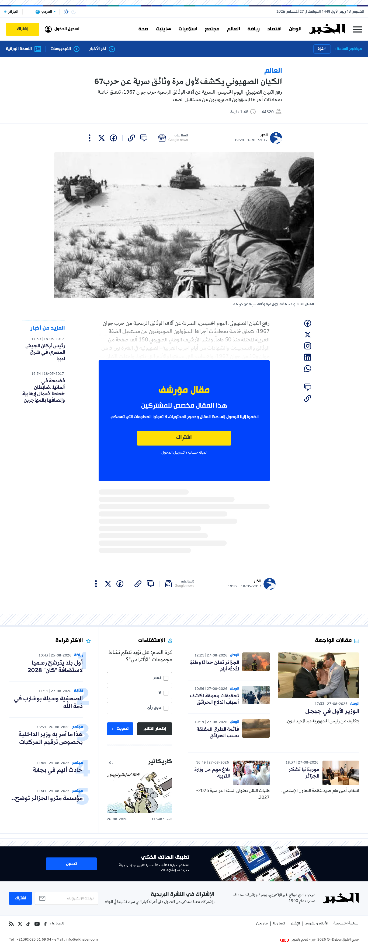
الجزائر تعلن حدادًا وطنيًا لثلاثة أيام (214, 666)
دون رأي (154, 708)
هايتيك (163, 29)
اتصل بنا (279, 924)
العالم (233, 29)
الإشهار (295, 924)
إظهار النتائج (155, 729)
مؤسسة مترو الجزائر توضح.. (47, 798)
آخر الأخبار (97, 49)
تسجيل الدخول (173, 453)
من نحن (262, 924)
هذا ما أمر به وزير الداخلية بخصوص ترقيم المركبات (51, 738)
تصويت (123, 729)
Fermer (357, 29)
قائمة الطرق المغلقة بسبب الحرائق (218, 732)
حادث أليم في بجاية (58, 770)
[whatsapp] (307, 368)
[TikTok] (28, 923)
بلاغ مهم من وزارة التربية (212, 773)
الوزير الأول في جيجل (332, 711)
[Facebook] (45, 923)
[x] (102, 138)
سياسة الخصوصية (346, 924)
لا (159, 693)
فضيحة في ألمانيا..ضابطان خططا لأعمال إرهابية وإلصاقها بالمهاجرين (43, 390)
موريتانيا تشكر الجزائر (304, 773)
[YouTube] (37, 923)
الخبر (264, 135)
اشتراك (184, 438)
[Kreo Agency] (285, 940)
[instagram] (307, 345)
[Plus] (89, 138)
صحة (143, 29)
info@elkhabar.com (82, 940)
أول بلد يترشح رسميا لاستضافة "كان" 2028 (55, 667)
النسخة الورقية (19, 49)
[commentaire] (143, 138)
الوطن (295, 29)
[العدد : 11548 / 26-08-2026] (139, 792)
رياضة (254, 29)
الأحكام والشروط (316, 924)
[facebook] (113, 138)
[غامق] (73, 12)
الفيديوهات (61, 49)
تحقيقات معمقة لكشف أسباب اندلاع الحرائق (214, 699)
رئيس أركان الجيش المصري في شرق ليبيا (45, 352)
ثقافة (78, 691)
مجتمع (212, 29)
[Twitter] (20, 923)
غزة (321, 48)
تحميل (71, 864)
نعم (157, 678)
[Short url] (131, 138)
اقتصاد (274, 29)
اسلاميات (188, 29)
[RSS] (11, 923)
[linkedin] (307, 357)
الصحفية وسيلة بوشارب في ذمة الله (48, 703)
